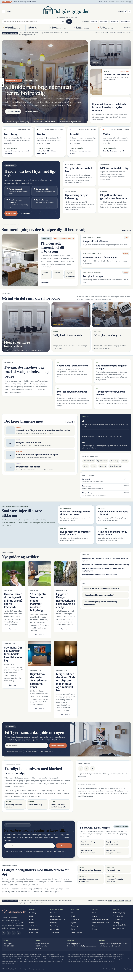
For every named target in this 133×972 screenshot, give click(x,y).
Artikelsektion (33, 926)
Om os (120, 11)
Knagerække (114, 21)
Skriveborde (54, 929)
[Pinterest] (86, 768)
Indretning (32, 913)
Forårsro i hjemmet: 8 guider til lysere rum (24, 1)
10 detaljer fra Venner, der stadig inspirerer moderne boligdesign (38, 602)
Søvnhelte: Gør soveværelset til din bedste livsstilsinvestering (13, 654)
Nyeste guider (103, 1)
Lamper (121, 900)
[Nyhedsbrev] (125, 11)
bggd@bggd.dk (77, 943)
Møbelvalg (53, 923)
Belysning (74, 926)
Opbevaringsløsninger (57, 919)
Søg (69, 21)
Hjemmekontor (102, 461)
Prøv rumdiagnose (31, 111)
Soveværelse (54, 932)
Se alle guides (25, 213)
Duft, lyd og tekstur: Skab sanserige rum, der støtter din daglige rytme (103, 569)
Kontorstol (94, 21)
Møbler (31, 916)
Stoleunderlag (127, 33)
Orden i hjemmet (115, 466)
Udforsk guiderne (13, 111)
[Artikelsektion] (129, 11)
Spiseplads (75, 919)
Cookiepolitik (117, 919)
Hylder (93, 466)
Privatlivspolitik (118, 916)
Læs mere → (13, 629)
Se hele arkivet (70, 422)
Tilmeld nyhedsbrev (58, 745)
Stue (72, 913)
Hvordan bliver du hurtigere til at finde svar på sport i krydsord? (13, 600)
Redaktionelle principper (100, 919)
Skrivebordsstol (125, 21)
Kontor (31, 919)
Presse (94, 929)
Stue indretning (89, 461)
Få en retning (11, 213)
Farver (86, 466)
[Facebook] (92, 768)
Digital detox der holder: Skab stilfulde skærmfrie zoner (38, 680)
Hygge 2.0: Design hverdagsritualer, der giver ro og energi (65, 600)
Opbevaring (114, 461)
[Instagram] (80, 768)
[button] (2, 82)
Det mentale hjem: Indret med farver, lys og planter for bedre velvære (105, 559)
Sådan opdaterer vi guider (101, 923)
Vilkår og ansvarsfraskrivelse (119, 924)
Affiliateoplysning (119, 913)
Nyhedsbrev (127, 28)
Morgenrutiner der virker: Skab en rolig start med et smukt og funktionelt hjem (65, 682)
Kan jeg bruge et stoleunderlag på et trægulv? (99, 575)
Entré (73, 916)
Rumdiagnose (34, 929)
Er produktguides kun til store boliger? (99, 595)
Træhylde (119, 33)
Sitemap (95, 926)
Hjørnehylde (112, 33)
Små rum (124, 461)
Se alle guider (126, 230)
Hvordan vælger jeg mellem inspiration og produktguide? (100, 603)
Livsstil (31, 923)
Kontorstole (54, 926)
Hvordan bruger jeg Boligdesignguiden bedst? (102, 588)
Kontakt (94, 916)
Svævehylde (103, 21)
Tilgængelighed (118, 928)
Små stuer (53, 913)
